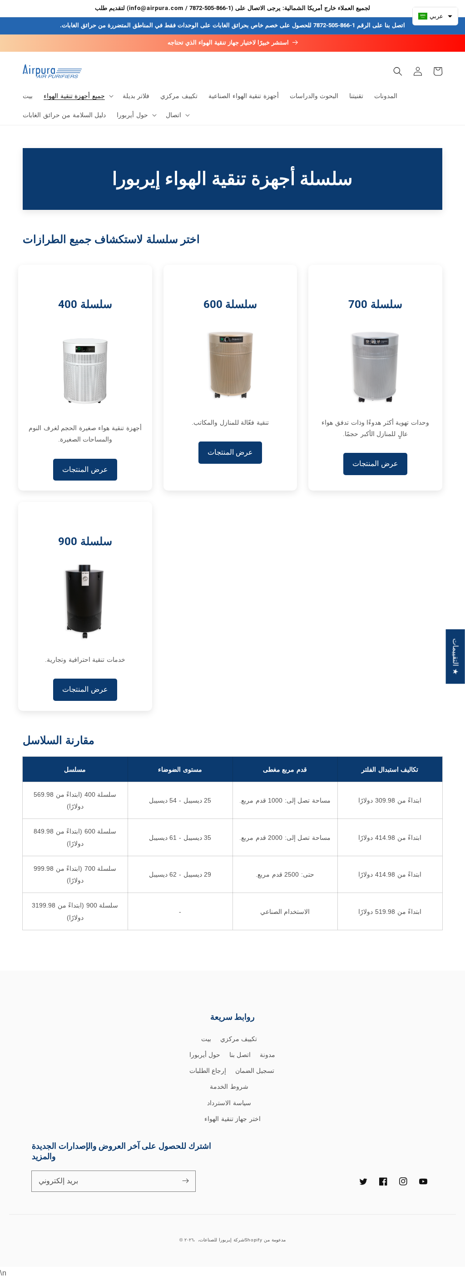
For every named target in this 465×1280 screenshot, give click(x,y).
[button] (77, 95)
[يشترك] (185, 1181)
